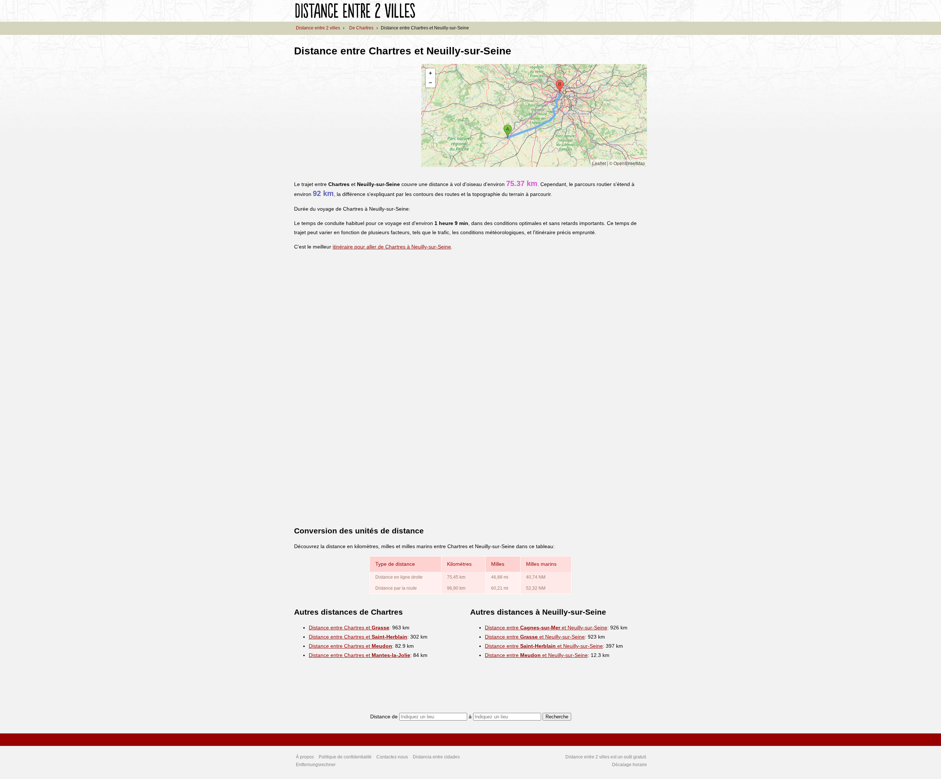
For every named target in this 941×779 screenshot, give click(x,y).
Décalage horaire (629, 764)
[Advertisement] (356, 115)
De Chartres (361, 28)
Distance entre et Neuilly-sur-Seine (546, 627)
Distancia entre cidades (436, 757)
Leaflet (599, 163)
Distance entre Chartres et (349, 627)
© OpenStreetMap (627, 163)
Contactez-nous (392, 757)
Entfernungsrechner (316, 764)
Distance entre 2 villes (318, 28)
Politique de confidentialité (345, 757)
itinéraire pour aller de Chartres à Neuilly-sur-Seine (392, 247)
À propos (305, 757)
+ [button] (430, 73)
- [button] (430, 82)
